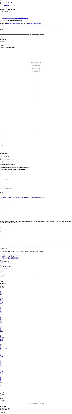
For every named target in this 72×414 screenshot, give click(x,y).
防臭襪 (1, 322)
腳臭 (1, 294)
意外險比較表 (2, 337)
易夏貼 (1, 299)
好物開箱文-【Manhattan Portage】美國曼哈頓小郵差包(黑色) (10, 257)
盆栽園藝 (1, 340)
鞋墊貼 (1, 303)
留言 (7, 266)
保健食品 (1, 331)
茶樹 (1, 377)
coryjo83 (1, 262)
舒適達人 (5, 251)
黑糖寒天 (1, 349)
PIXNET (30, 403)
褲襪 (1, 361)
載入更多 (2, 271)
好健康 (1, 330)
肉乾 (1, 309)
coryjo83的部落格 (5, 6)
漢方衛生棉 (11, 251)
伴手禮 (1, 307)
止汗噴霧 (1, 302)
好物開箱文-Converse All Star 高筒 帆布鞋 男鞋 (8, 256)
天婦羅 (1, 311)
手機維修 (1, 369)
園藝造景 (1, 339)
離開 (4, 412)
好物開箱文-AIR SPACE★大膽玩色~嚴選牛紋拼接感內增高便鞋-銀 (10, 258)
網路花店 (1, 355)
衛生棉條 (1, 371)
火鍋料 (1, 312)
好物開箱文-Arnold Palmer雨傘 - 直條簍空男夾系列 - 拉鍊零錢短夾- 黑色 (11, 255)
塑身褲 (1, 382)
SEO (0, 353)
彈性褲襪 (1, 362)
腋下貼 (1, 300)
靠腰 (1, 344)
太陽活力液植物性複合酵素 (4, 348)
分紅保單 (1, 338)
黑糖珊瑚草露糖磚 (2, 350)
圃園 (1, 380)
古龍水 (1, 379)
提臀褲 (1, 383)
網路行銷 (1, 373)
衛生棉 (2, 251)
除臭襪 (2, 221)
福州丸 (1, 313)
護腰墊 (1, 346)
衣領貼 (1, 291)
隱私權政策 (40, 403)
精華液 (1, 376)
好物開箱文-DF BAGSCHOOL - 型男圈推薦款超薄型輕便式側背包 (15, 18)
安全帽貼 (1, 298)
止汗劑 (1, 301)
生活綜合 (6, 268)
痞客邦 (5, 266)
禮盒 (6, 248)
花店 (1, 354)
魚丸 (1, 310)
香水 (1, 378)
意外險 (1, 336)
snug (5, 221)
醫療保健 (6, 11)
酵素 (1, 335)
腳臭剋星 (7, 221)
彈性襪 (1, 360)
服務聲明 (43, 403)
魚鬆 (1, 231)
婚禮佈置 (1, 356)
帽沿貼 (1, 292)
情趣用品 (1, 366)
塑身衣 (1, 381)
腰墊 (1, 345)
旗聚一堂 (1, 316)
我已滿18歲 (2, 412)
